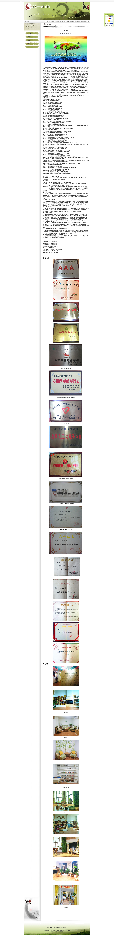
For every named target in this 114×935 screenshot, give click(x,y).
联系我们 (58, 0)
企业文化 (29, 43)
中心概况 (29, 33)
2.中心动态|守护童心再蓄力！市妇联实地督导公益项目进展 (71, 21)
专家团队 (29, 47)
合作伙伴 (66, 926)
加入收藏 (58, 926)
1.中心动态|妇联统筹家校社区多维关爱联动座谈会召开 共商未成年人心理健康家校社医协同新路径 (44, 21)
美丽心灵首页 (63, 0)
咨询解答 (54, 0)
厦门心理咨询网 (49, 926)
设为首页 (54, 926)
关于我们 (50, 0)
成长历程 (29, 36)
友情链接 (62, 926)
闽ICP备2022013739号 (59, 931)
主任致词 (29, 40)
